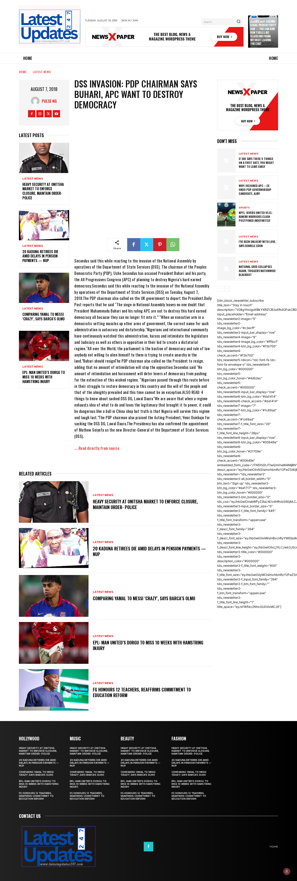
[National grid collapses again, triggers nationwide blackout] (226, 269)
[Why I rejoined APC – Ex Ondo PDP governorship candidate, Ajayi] (226, 187)
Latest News (42, 71)
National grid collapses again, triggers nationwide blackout (257, 270)
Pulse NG (49, 101)
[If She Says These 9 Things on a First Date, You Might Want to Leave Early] (226, 160)
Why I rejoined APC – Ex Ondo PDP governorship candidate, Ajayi (255, 189)
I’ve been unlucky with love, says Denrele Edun (257, 243)
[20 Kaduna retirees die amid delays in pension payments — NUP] (44, 225)
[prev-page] (220, 289)
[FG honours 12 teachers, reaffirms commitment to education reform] (53, 690)
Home (23, 71)
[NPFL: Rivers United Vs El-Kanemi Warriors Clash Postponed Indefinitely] (226, 214)
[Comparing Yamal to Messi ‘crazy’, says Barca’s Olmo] (44, 288)
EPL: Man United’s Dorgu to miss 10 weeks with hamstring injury (43, 377)
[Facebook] (31, 113)
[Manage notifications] (286, 871)
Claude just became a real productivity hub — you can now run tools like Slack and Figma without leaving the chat (263, 32)
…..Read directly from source (96, 448)
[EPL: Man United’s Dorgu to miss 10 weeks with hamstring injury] (44, 346)
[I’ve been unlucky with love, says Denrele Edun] (226, 241)
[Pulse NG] (36, 101)
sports (244, 208)
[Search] (238, 21)
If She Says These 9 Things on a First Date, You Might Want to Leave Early (256, 162)
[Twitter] (48, 113)
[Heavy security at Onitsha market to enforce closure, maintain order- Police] (44, 158)
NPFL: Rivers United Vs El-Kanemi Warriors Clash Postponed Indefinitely (256, 216)
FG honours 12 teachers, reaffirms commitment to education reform (142, 692)
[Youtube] (56, 113)
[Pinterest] (159, 244)
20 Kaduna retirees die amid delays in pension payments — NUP (40, 256)
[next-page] (227, 289)
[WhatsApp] (172, 244)
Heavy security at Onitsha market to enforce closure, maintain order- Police (43, 191)
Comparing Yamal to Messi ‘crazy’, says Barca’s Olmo (43, 316)
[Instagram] (39, 113)
